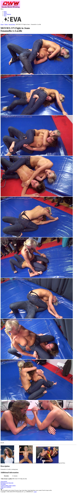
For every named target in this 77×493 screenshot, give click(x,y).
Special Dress (12, 24)
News (5, 15)
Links (2, 488)
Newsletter (3, 484)
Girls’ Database (7, 14)
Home (5, 11)
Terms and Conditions (6, 487)
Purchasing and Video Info (7, 482)
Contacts (3, 485)
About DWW (4, 481)
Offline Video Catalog (10, 485)
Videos (5, 13)
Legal (35, 491)
